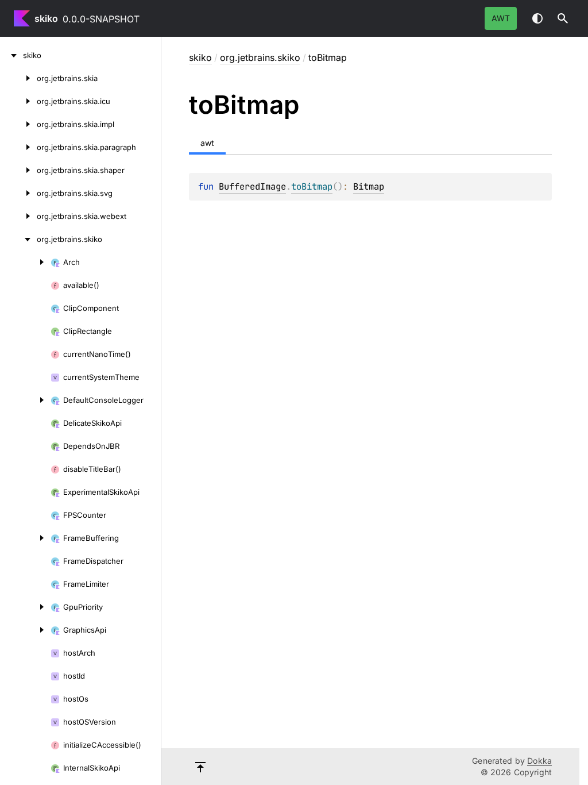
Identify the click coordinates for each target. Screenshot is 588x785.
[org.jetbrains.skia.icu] (18, 101)
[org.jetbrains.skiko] (18, 239)
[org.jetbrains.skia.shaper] (18, 170)
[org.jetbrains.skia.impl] (18, 124)
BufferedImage (252, 186)
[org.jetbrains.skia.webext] (18, 216)
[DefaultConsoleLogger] (25, 399)
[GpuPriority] (25, 606)
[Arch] (25, 262)
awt (501, 18)
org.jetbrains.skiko (260, 57)
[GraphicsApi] (25, 629)
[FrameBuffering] (25, 537)
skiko (46, 18)
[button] (562, 18)
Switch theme (537, 18)
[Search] (562, 18)
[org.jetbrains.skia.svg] (18, 193)
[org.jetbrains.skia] (18, 78)
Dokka (539, 760)
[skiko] (11, 55)
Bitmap (368, 186)
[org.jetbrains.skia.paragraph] (18, 147)
